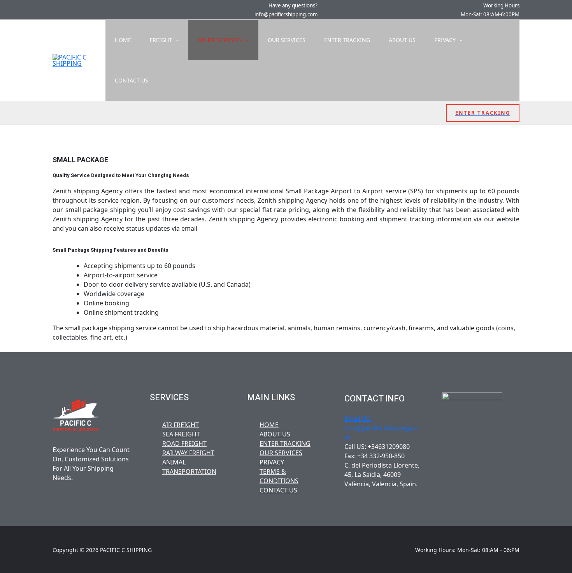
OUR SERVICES (286, 40)
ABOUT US (402, 40)
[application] (175, 40)
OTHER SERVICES (220, 40)
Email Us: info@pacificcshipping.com (381, 428)
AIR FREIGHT (180, 425)
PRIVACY (445, 40)
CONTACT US (131, 80)
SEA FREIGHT (181, 434)
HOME (123, 40)
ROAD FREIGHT (184, 443)
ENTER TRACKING (347, 40)
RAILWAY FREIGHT (188, 453)
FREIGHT (161, 40)
